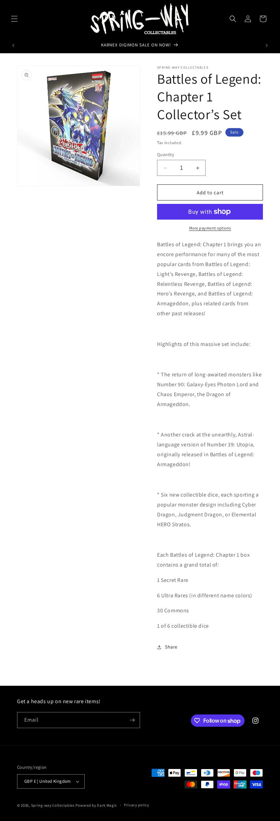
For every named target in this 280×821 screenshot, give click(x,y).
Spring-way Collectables (53, 805)
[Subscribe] (132, 720)
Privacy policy (136, 805)
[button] (14, 18)
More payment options (210, 228)
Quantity (165, 154)
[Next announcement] (266, 45)
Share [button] (171, 647)
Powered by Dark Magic (96, 805)
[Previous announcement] (13, 45)
